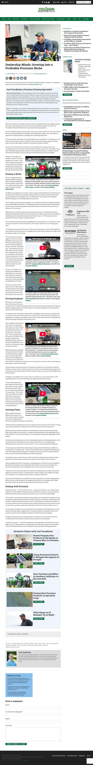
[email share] (21, 78)
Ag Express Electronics (81, 231)
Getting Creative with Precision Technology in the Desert (76, 84)
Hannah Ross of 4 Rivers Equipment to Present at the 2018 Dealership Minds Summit (18, 688)
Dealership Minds (19, 643)
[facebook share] (7, 78)
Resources (16, 19)
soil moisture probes (36, 645)
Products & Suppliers (48, 19)
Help (79, 19)
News (9, 19)
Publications (61, 19)
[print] (25, 78)
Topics (6, 2)
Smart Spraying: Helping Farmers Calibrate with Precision (76, 36)
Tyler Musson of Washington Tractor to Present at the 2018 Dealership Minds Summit (16, 693)
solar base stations (13, 647)
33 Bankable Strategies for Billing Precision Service (76, 107)
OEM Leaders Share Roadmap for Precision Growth (76, 88)
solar (46, 645)
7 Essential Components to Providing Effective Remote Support (77, 120)
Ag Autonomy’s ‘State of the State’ (76, 91)
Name (7, 705)
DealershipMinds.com (36, 84)
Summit (68, 19)
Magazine (82, 755)
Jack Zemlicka (10, 73)
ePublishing (27, 760)
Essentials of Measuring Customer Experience (77, 115)
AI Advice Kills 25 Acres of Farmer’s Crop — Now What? (77, 44)
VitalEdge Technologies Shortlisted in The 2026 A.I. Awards (77, 40)
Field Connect (30, 643)
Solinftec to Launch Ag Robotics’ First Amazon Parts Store (76, 32)
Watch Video (39, 544)
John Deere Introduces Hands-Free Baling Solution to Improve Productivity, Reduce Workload (77, 49)
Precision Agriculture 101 (40, 73)
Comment (8, 725)
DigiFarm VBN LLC (83, 212)
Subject (7, 718)
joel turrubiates (53, 643)
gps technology (41, 643)
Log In (65, 2)
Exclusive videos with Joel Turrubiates (21, 118)
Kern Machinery (12, 645)
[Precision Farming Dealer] (68, 66)
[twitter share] (10, 78)
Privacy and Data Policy (58, 755)
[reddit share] (14, 78)
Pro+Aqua (68, 193)
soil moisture (23, 645)
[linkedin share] (18, 78)
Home (88, 755)
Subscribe (86, 19)
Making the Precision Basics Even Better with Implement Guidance (77, 111)
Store (74, 19)
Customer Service (72, 755)
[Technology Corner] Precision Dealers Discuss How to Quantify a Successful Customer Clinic (76, 153)
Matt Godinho (9, 189)
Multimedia (24, 19)
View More (67, 94)
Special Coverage (34, 19)
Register (71, 2)
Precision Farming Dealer (82, 60)
